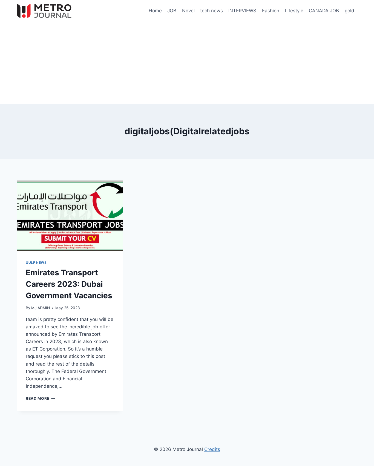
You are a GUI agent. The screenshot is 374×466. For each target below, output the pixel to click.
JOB (171, 10)
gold (349, 10)
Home (155, 10)
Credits (212, 449)
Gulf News (36, 263)
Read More (40, 398)
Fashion (270, 10)
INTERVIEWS (242, 10)
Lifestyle (294, 10)
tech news (211, 10)
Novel (188, 10)
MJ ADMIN (40, 308)
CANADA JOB (324, 10)
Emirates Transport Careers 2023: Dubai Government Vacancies (69, 284)
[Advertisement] (187, 63)
